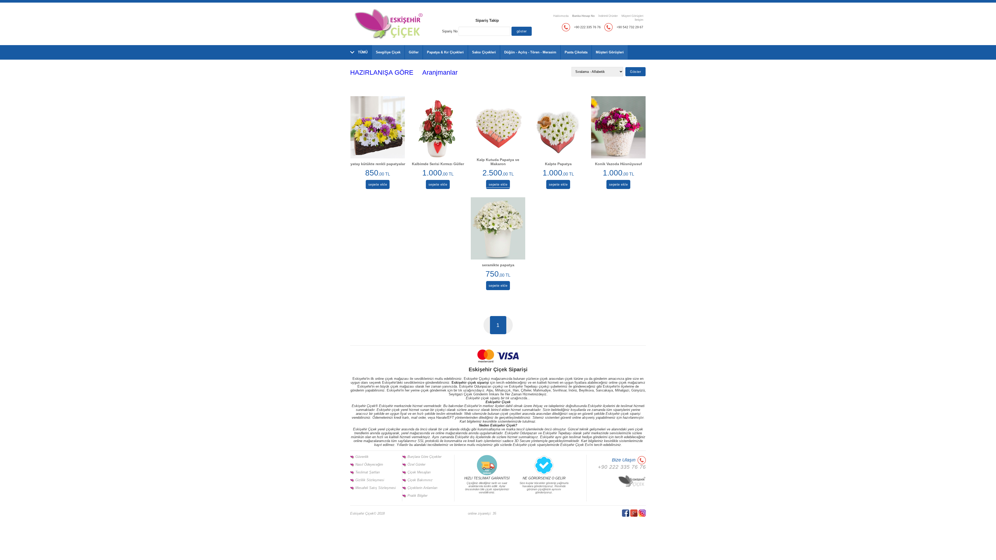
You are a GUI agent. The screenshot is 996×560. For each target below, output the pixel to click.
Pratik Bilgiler (417, 496)
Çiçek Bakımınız (420, 480)
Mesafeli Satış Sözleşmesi (375, 488)
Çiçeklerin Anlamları (422, 488)
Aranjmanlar (440, 72)
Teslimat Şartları (367, 472)
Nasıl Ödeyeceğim (369, 464)
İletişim (639, 19)
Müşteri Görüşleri (632, 15)
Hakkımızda (561, 15)
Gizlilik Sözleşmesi (369, 480)
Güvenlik (362, 457)
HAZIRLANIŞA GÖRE (381, 72)
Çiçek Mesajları (419, 472)
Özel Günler (416, 464)
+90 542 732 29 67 (630, 27)
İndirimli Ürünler (608, 15)
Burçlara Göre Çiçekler (424, 457)
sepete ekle (377, 184)
